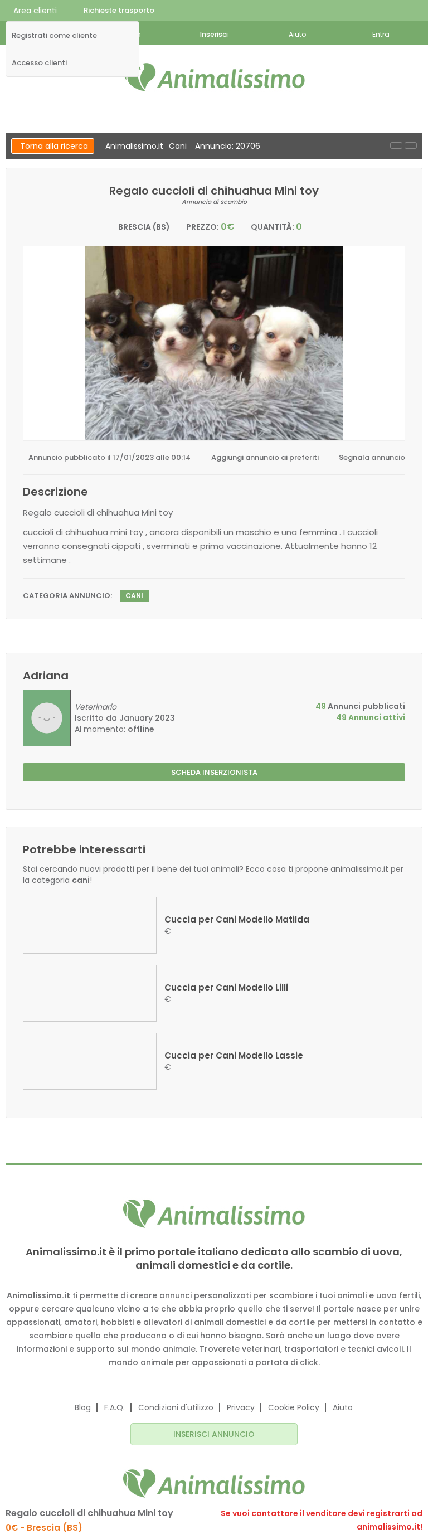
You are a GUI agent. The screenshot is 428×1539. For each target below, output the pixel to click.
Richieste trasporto (119, 10)
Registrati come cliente (54, 36)
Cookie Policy (293, 1407)
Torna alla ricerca (54, 146)
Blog (83, 1407)
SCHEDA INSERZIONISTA (214, 772)
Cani (178, 146)
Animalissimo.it (134, 146)
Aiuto (343, 1407)
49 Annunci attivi (370, 717)
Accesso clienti (39, 63)
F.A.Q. (114, 1407)
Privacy (241, 1407)
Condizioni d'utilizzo (175, 1407)
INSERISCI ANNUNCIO (214, 1434)
